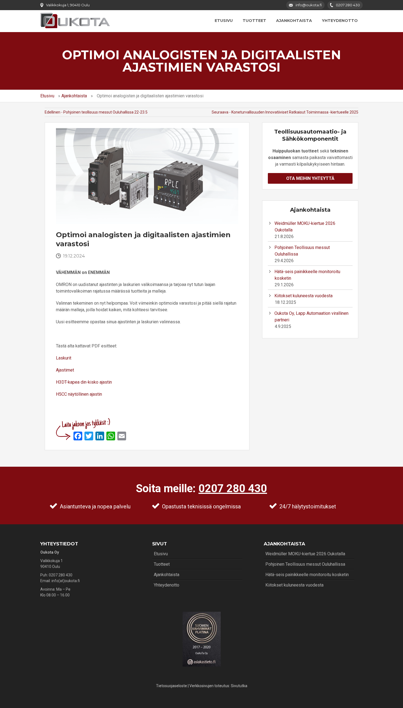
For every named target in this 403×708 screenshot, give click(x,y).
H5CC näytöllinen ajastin (79, 394)
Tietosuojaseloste (171, 686)
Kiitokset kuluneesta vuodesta (303, 295)
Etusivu (224, 20)
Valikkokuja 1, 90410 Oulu (68, 5)
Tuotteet (254, 20)
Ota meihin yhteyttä (310, 178)
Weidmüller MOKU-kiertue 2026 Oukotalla (305, 553)
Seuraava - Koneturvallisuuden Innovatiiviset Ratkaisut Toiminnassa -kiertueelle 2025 (285, 112)
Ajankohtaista (294, 20)
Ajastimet (65, 370)
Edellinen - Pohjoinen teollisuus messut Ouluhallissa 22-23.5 (96, 112)
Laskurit (63, 358)
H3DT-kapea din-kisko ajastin (84, 382)
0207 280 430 (232, 488)
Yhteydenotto (340, 20)
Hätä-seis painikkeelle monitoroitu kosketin (307, 574)
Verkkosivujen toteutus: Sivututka (218, 686)
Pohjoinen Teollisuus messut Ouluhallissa (305, 564)
